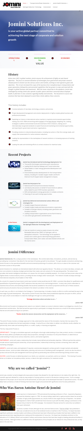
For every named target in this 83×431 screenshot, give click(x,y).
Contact (55, 7)
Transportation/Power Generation (39, 3)
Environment (47, 7)
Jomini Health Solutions (60, 3)
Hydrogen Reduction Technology (32, 7)
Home (24, 3)
